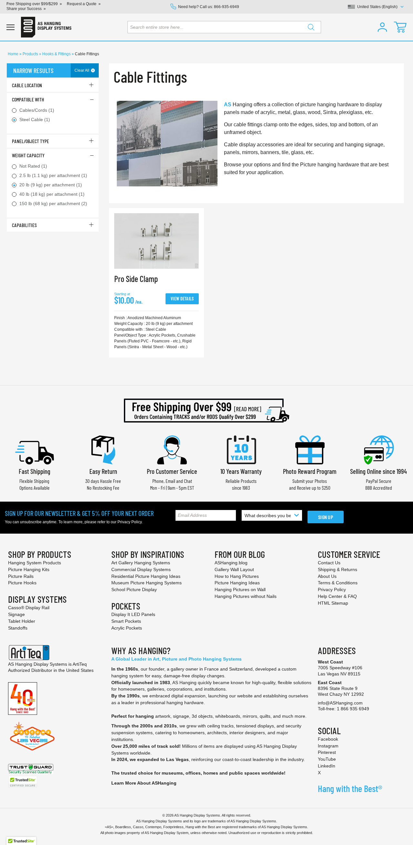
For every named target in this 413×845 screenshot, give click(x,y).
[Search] (311, 27)
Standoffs (17, 628)
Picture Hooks (22, 582)
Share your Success (24, 8)
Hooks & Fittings (57, 54)
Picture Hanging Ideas (237, 582)
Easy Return (103, 471)
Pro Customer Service (172, 471)
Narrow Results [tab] (33, 70)
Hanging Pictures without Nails (246, 596)
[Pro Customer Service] (172, 449)
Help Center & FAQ (337, 596)
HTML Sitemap (333, 603)
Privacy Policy (129, 522)
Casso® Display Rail (28, 607)
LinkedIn (326, 765)
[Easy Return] (103, 449)
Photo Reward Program (310, 471)
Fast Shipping (34, 471)
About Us (327, 576)
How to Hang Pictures (237, 576)
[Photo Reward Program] (309, 449)
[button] (382, 27)
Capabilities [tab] (24, 225)
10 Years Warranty (241, 471)
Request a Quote (81, 4)
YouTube (327, 759)
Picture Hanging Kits (28, 569)
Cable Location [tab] (27, 85)
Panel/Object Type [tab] (30, 141)
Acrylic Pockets (126, 628)
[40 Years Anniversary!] (22, 698)
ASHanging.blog (231, 562)
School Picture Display (134, 589)
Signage (16, 614)
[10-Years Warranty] (241, 449)
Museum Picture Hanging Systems (146, 582)
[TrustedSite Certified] (22, 782)
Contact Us (329, 562)
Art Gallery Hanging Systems (140, 562)
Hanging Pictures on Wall (240, 589)
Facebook (328, 739)
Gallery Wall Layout (234, 569)
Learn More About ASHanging (143, 783)
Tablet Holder (21, 621)
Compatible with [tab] (28, 99)
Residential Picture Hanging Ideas (145, 576)
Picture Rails (21, 576)
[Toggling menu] (10, 27)
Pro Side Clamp (136, 279)
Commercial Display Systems (141, 569)
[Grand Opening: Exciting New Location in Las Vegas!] (32, 735)
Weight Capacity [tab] (28, 155)
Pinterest (327, 752)
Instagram (328, 745)
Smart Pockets (126, 621)
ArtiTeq (80, 664)
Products (31, 54)
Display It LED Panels (133, 614)
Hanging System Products (34, 562)
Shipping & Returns (337, 569)
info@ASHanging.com (340, 702)
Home (13, 54)
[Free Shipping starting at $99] (206, 410)
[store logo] (46, 27)
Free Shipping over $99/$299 (32, 4)
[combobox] (224, 27)
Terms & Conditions (338, 582)
